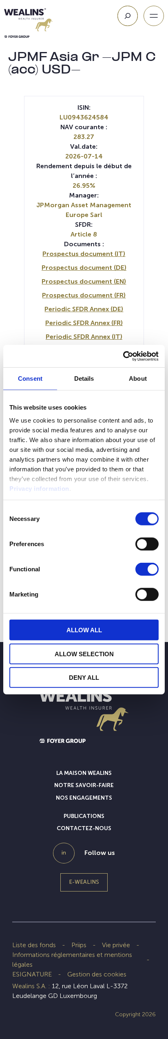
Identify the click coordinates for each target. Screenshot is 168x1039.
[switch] (147, 546)
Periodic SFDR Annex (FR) (84, 323)
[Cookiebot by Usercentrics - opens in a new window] (123, 356)
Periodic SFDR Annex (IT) (84, 337)
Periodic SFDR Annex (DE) (83, 309)
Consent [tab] (30, 378)
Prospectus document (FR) (84, 295)
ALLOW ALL (84, 630)
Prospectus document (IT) (83, 254)
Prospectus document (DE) (84, 267)
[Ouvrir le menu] (154, 16)
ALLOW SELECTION (84, 653)
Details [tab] (84, 378)
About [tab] (138, 378)
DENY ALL (84, 677)
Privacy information (39, 488)
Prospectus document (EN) (84, 281)
